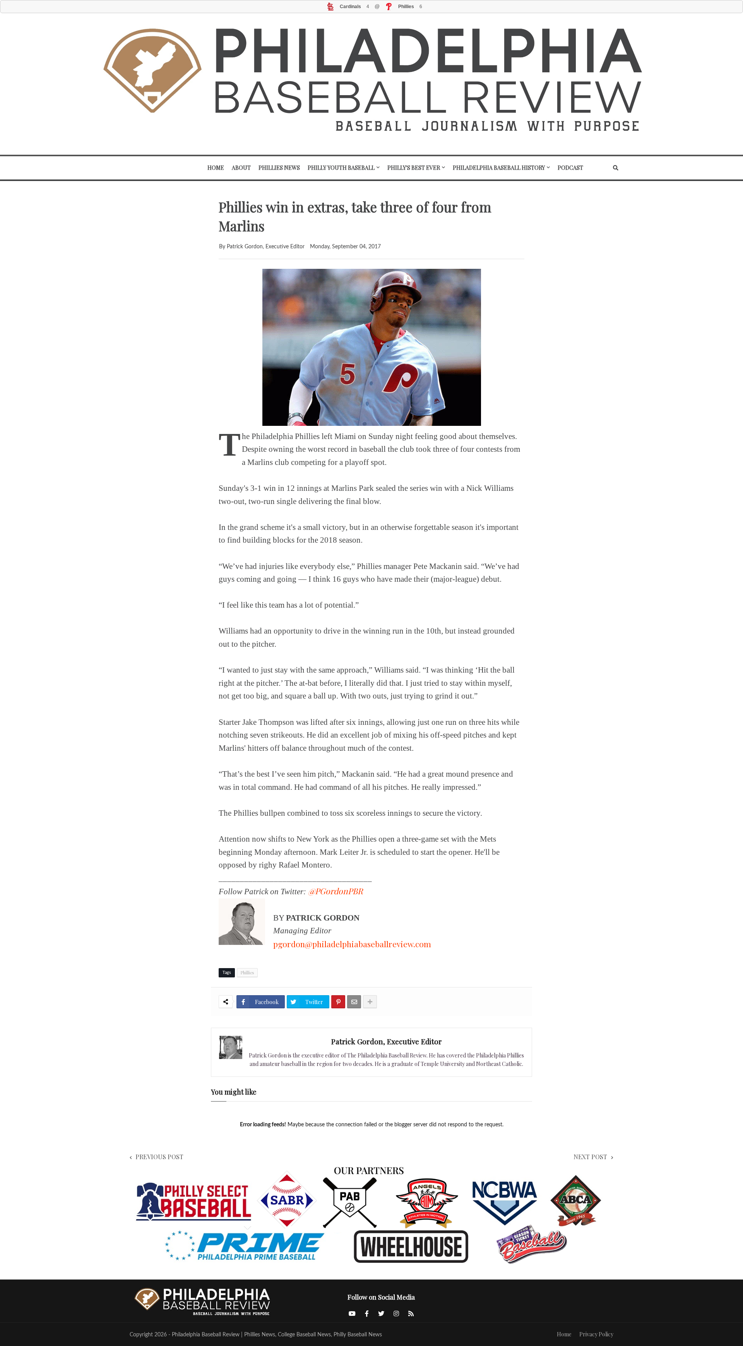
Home (564, 1334)
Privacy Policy (596, 1334)
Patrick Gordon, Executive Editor (386, 1041)
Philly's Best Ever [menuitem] (413, 167)
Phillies (247, 972)
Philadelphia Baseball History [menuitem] (499, 167)
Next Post (590, 1157)
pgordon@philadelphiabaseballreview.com (352, 943)
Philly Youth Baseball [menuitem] (341, 167)
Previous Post (159, 1157)
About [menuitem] (241, 167)
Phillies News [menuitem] (279, 167)
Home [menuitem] (215, 167)
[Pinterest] (338, 1001)
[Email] (354, 1001)
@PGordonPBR (335, 890)
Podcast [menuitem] (570, 167)
